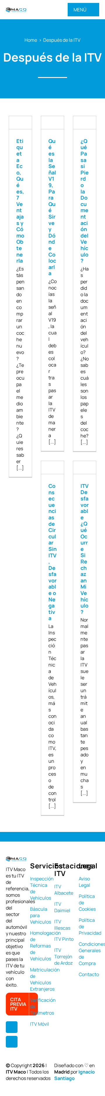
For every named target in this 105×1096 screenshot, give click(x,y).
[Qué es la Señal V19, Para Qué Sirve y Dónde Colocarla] (52, 122)
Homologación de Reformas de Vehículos (45, 946)
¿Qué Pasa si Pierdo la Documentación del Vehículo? (84, 200)
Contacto (89, 974)
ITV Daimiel (62, 907)
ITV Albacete (63, 889)
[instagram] (12, 1042)
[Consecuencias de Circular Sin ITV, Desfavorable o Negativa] (52, 467)
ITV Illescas (62, 924)
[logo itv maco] (16, 9)
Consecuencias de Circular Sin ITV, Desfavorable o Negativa (52, 552)
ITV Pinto (64, 939)
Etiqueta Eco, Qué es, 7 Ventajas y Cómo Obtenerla (20, 200)
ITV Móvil (39, 1024)
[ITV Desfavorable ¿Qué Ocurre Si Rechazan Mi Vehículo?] (84, 467)
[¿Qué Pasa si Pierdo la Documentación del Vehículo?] (84, 122)
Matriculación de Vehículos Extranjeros (45, 979)
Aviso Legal (84, 881)
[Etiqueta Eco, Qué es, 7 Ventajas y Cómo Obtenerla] (20, 122)
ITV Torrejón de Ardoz (63, 956)
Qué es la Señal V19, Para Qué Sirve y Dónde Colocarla (52, 207)
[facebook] (12, 1027)
